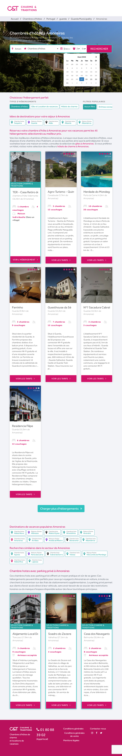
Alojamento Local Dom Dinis (30, 633)
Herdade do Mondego (97, 191)
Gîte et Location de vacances (44, 106)
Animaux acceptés (107, 107)
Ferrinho (17, 307)
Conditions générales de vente (74, 734)
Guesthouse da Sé (59, 307)
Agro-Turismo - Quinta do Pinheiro (70, 191)
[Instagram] (92, 732)
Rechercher (99, 48)
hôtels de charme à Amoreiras (73, 146)
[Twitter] (101, 732)
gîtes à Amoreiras (84, 143)
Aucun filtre (89, 106)
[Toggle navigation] (113, 6)
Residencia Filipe (22, 426)
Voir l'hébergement (24, 259)
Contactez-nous (98, 728)
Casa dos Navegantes (98, 633)
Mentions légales (71, 740)
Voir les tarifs (59, 260)
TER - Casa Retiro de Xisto (29, 192)
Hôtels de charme (69, 106)
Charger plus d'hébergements (59, 508)
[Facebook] (96, 732)
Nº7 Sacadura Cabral (96, 307)
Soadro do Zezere (59, 633)
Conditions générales (73, 728)
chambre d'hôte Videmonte (25, 196)
